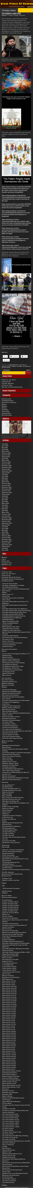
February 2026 (6, 453)
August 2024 (6, 456)
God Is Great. (6, 599)
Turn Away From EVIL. (9, 840)
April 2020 (5, 532)
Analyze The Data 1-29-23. (10, 902)
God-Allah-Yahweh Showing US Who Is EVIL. (16, 952)
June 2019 (5, 550)
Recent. (4, 821)
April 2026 (5, 449)
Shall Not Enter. (7, 824)
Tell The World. (7, 1103)
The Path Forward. (8, 1128)
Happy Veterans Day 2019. (10, 956)
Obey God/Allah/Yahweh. (10, 711)
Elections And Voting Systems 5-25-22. (14, 932)
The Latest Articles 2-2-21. (10, 1114)
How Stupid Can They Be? (10, 857)
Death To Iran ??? (7, 594)
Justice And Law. (7, 817)
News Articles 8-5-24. (8, 1060)
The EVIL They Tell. (8, 835)
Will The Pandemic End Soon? (11, 779)
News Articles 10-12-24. (9, 986)
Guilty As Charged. (8, 808)
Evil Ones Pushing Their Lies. (11, 799)
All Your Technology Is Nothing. (12, 851)
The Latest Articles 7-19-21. (10, 1123)
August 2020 (6, 525)
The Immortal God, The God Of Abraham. (15, 637)
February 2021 (6, 514)
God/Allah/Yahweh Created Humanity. (14, 616)
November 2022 (6, 489)
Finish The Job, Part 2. (9, 380)
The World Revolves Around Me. (12, 670)
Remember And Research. (10, 1092)
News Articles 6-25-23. (9, 1044)
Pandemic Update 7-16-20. (10, 763)
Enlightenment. (7, 655)
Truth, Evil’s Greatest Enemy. (11, 736)
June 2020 (5, 528)
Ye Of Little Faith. (7, 1177)
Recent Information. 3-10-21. (11, 716)
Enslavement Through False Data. (12, 934)
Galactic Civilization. (8, 939)
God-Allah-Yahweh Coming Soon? (13, 941)
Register (4, 557)
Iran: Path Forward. (8, 680)
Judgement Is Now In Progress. (12, 815)
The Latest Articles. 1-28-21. (11, 1126)
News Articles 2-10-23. (9, 1010)
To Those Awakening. (9, 644)
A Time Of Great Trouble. (10, 583)
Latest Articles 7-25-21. (9, 970)
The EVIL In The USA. (9, 1108)
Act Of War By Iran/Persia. (10, 587)
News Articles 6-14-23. (9, 1038)
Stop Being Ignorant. (8, 828)
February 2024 (6, 462)
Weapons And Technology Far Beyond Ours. (16, 869)
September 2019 (7, 544)
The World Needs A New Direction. (13, 769)
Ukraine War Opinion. (8, 1150)
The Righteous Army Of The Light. (13, 666)
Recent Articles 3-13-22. (9, 1081)
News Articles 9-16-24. (9, 1063)
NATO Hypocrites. (7, 979)
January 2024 (6, 464)
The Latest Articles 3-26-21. (10, 1116)
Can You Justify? (7, 916)
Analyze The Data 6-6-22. (10, 911)
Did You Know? (7, 929)
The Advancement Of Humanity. (12, 866)
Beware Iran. (6, 914)
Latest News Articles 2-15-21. (11, 972)
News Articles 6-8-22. (8, 1051)
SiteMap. (4, 1185)
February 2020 (6, 535)
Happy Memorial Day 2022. (10, 954)
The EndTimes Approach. (10, 725)
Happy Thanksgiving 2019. (10, 621)
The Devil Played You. (9, 831)
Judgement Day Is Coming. (10, 628)
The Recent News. (8, 1130)
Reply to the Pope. (7, 741)
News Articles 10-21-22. (9, 992)
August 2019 (6, 546)
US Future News (6, 367)
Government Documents (9, 649)
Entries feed (5, 561)
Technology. (6, 411)
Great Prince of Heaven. (9, 402)
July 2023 (5, 474)
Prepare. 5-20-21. (7, 715)
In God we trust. (7, 625)
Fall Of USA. (6, 596)
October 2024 (6, 455)
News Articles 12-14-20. (9, 1004)
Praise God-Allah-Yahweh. (10, 1078)
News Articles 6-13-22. (9, 1036)
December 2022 (6, 487)
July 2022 (5, 496)
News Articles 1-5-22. (8, 983)
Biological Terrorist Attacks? (11, 745)
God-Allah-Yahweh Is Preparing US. (13, 579)
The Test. (5, 839)
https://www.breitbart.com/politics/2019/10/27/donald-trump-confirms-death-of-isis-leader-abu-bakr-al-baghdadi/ (16, 205)
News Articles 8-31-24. (9, 1058)
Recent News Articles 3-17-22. (11, 1085)
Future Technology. (8, 855)
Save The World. (7, 895)
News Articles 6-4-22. (8, 1049)
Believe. (4, 592)
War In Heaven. (7, 675)
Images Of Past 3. (7, 961)
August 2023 (6, 473)
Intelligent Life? (7, 878)
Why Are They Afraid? (9, 776)
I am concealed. (7, 678)
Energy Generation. (8, 853)
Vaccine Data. (6, 1171)
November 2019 (6, 541)
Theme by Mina (24, 1187)
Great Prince (22, 15)
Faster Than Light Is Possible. (11, 756)
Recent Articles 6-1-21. (9, 1083)
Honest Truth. (6, 812)
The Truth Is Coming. (8, 1139)
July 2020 (5, 526)
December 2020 (6, 517)
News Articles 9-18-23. (9, 1065)
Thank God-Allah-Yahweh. (10, 635)
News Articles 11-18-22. (9, 1001)
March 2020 (5, 534)
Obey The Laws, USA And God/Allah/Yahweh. (16, 713)
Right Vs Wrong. (7, 1096)
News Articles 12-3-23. (9, 1008)
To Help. (4, 1146)
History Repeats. (7, 810)
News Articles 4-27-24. (9, 1024)
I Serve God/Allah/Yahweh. (10, 623)
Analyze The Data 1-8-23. (10, 903)
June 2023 (5, 476)
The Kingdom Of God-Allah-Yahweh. (13, 662)
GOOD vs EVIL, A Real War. (10, 806)
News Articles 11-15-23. (9, 999)
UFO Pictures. (6, 1148)
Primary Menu (9, 10)
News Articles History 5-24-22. (11, 1071)
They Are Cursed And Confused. (12, 643)
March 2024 (5, 460)
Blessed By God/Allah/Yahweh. (12, 691)
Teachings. (19, 366)
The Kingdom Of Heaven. (10, 664)
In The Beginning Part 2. (9, 963)
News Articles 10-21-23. (9, 993)
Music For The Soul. (8, 685)
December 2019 (6, 539)
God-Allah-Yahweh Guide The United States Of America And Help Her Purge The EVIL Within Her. (16, 945)
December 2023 (6, 465)
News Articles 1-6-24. (8, 984)
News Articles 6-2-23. (8, 1042)
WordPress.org (6, 564)
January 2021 (6, 516)
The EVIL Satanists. (8, 383)
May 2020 (5, 530)
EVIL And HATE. (7, 794)
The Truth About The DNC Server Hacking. (15, 1135)
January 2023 (6, 485)
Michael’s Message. (8, 683)
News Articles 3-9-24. (8, 1020)
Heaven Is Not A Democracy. (11, 659)
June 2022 (5, 498)
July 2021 (5, 505)
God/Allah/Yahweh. (13, 365)
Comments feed (7, 563)
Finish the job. (6, 381)
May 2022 (5, 499)
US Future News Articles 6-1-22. (12, 1153)
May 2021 (5, 508)
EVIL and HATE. (7, 795)
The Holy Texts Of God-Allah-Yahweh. (14, 837)
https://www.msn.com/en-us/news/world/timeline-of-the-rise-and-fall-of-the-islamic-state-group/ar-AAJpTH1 (16, 247)
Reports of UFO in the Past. (10, 880)
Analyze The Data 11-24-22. (10, 905)
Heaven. (9, 366)
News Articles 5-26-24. (9, 1033)
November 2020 (6, 519)
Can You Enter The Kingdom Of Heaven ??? (16, 653)
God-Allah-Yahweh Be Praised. (11, 577)
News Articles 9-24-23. (9, 1067)
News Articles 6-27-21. (9, 1045)
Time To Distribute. (8, 1144)
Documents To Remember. (10, 930)
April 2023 (5, 480)
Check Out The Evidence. (10, 918)
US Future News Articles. (9, 897)
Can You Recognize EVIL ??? (11, 788)
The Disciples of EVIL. (9, 724)
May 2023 (5, 478)
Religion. (14, 366)
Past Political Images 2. (9, 1074)
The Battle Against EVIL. (9, 830)
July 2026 (5, 444)
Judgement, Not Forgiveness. (11, 630)
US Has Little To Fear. (9, 1155)
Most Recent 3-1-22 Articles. (11, 977)
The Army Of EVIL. (8, 722)
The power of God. (8, 639)
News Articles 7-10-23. (9, 1053)
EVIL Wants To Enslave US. (10, 801)
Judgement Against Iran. (9, 681)
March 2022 (5, 503)
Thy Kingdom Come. (8, 671)
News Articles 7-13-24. (9, 1054)
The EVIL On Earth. (8, 833)
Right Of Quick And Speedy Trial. (12, 822)
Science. (4, 408)
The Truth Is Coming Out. (10, 1137)
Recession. (5, 1089)
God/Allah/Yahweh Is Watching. (12, 617)
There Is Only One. (8, 641)
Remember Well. (7, 1094)
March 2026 (5, 451)
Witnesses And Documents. (11, 1175)
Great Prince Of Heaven (17, 3)
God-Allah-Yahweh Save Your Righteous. (15, 608)
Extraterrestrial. (6, 399)
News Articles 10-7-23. (9, 995)
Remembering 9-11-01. (9, 718)
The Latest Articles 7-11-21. (10, 1121)
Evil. (3, 885)
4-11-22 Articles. (7, 900)
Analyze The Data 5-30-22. (10, 907)
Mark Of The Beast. (8, 975)
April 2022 (5, 501)
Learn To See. (6, 974)
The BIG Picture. (7, 867)
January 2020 (6, 537)
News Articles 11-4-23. (9, 1002)
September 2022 (7, 492)
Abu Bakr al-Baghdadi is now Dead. (13, 585)
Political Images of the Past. (11, 1076)
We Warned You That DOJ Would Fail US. (15, 1173)
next (28, 370)
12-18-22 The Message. (9, 689)
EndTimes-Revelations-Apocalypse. (13, 697)
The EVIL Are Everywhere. (10, 727)
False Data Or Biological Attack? (12, 936)
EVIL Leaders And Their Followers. (13, 797)
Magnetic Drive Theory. (9, 761)
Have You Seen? (7, 957)
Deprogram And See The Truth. (11, 790)
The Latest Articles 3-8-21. (10, 1117)
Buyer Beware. (6, 747)
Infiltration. (5, 813)
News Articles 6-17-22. (9, 1040)
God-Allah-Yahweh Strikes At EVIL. (13, 614)
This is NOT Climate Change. (11, 770)
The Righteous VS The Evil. (10, 668)
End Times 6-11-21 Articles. (10, 695)
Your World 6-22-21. (8, 1182)
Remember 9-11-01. (8, 1090)
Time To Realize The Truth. (10, 734)
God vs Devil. (6, 698)
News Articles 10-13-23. (9, 988)
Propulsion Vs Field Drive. (10, 765)
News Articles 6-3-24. (8, 1047)
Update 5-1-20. (6, 1152)
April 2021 (5, 510)
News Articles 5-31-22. (9, 1035)
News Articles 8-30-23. (9, 1056)
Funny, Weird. (6, 938)
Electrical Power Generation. (11, 754)
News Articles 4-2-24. (8, 1022)
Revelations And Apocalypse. (11, 720)
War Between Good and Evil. (11, 842)
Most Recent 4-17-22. (8, 709)
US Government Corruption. (11, 888)
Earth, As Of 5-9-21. (8, 792)
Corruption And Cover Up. (10, 923)
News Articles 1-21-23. (9, 981)
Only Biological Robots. (9, 1072)
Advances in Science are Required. (13, 849)
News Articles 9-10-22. (9, 1062)
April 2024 (5, 458)
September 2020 (7, 523)
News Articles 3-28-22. (9, 1015)
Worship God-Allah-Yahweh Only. (12, 387)
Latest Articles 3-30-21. (9, 968)
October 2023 (6, 469)
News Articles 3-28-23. (9, 1017)
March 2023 (5, 482)
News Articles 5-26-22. (9, 1031)
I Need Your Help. (7, 760)
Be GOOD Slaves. (7, 787)
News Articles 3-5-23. (8, 1018)
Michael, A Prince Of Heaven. (11, 661)
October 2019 (6, 543)
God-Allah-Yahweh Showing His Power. (14, 612)
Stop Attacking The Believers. (11, 826)
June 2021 (5, 507)
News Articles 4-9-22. (8, 1026)
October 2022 (6, 490)
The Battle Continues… (9, 767)
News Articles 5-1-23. (8, 1029)
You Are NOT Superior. (9, 1179)
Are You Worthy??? (8, 785)
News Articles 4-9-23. (8, 1027)
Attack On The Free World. (10, 912)
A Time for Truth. (7, 385)
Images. (4, 883)
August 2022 (6, 494)
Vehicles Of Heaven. (8, 673)
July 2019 (5, 548)
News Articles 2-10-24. (9, 1011)
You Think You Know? (9, 1180)
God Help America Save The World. (13, 598)
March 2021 (5, 512)
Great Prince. (6, 704)
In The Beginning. (7, 965)
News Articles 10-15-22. (9, 990)
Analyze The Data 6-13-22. (10, 909)
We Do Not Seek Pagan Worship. (12, 738)
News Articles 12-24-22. (9, 1006)
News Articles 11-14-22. (9, 997)
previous (6, 370)
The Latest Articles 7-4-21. (10, 1125)
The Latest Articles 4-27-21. (10, 1119)
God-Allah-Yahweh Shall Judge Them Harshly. (16, 610)
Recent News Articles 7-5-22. (11, 1087)
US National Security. (8, 1157)
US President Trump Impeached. (12, 1170)
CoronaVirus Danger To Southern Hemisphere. (16, 752)
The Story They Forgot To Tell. (11, 1132)
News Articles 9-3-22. (8, 1069)
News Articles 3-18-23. (9, 1013)
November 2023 (6, 467)
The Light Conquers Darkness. (11, 729)
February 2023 (6, 483)
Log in (4, 559)
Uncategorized (26, 366)
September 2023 (7, 471)
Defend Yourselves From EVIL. (11, 693)
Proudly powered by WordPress (12, 1187)
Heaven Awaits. (7, 758)
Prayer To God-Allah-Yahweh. (11, 1080)
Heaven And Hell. (7, 657)
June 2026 (5, 446)
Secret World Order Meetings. (11, 1101)
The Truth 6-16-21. (8, 1134)
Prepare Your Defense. (9, 819)
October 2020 (6, 521)
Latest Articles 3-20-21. (9, 966)
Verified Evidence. (7, 646)
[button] (3, 429)
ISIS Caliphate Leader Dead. (11, 626)
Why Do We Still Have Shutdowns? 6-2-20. (15, 778)
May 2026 (5, 447)
